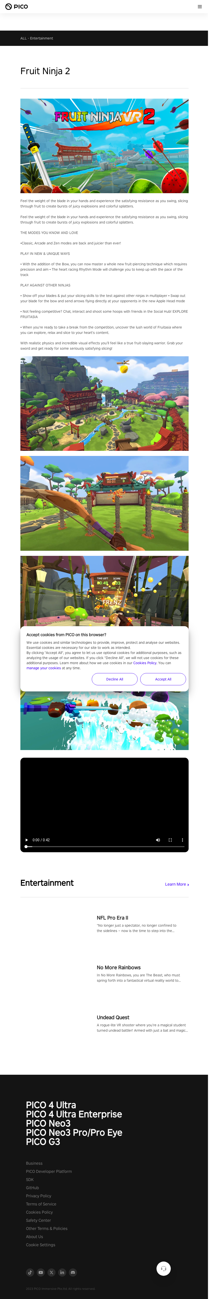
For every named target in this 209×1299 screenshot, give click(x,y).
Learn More (175, 884)
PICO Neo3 (48, 1123)
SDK (30, 1179)
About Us (34, 1236)
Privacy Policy (38, 1196)
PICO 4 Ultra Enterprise (74, 1114)
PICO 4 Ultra (51, 1105)
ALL (23, 38)
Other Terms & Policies (47, 1228)
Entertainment (41, 38)
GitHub (32, 1187)
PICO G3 (43, 1141)
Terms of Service (41, 1204)
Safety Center (38, 1220)
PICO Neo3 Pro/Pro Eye (74, 1132)
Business (34, 1163)
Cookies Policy (39, 1212)
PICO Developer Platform (49, 1171)
